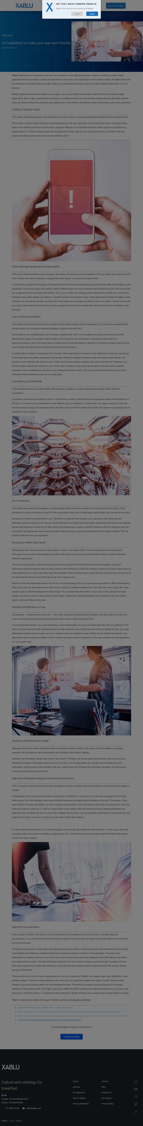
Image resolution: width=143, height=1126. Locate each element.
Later (77, 13)
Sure (92, 13)
